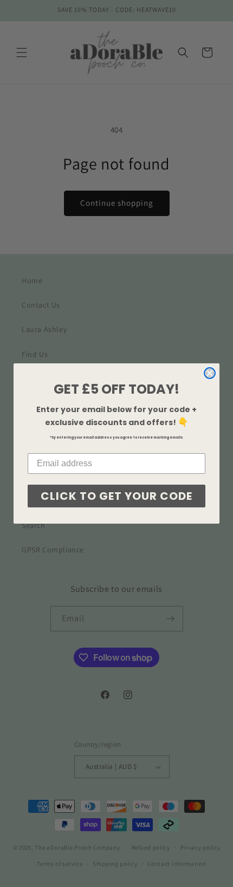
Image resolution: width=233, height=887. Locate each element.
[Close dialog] (209, 373)
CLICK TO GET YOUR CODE (116, 496)
